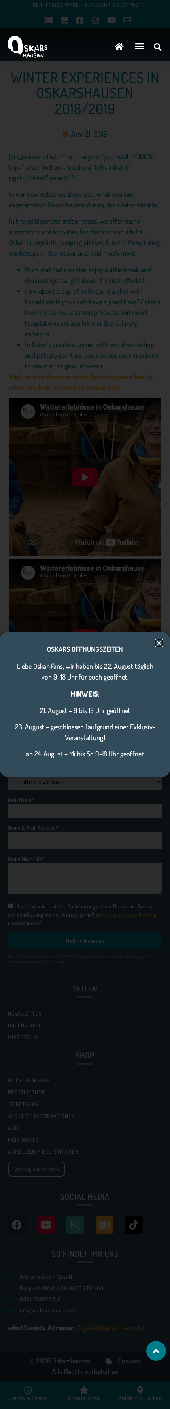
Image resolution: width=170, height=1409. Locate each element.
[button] (139, 46)
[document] (85, 704)
